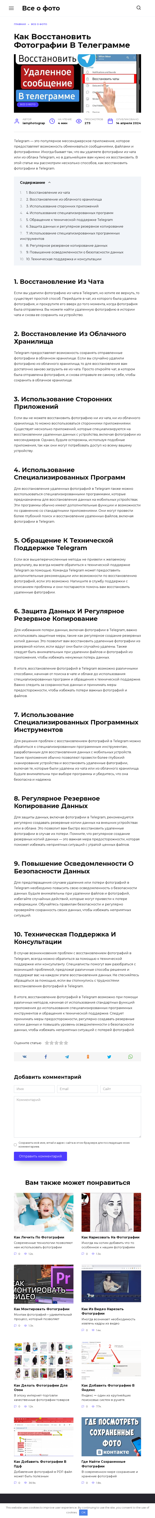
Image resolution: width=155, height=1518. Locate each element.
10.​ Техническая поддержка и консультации (64, 259)
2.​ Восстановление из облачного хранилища (64, 199)
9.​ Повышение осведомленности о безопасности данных (74, 252)
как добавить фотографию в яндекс (108, 1387)
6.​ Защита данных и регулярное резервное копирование (74, 226)
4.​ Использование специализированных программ (69, 213)
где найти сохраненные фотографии (104, 1464)
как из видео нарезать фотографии (103, 1311)
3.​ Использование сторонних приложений (62, 206)
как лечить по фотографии (39, 1237)
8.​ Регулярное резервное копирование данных (66, 246)
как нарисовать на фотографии (110, 1237)
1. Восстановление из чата (48, 193)
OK (83, 1512)
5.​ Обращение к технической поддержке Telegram (69, 220)
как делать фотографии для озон (41, 1387)
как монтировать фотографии (41, 1309)
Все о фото (41, 8)
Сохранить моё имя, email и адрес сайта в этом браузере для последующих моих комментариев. (74, 1144)
